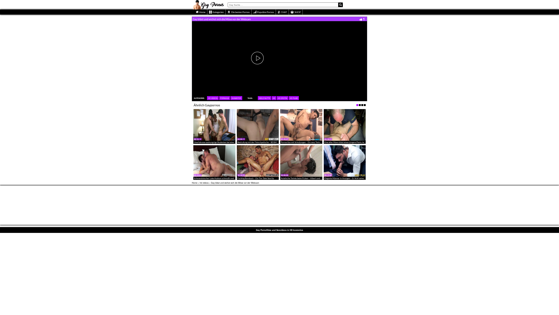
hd (274, 98)
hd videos (213, 98)
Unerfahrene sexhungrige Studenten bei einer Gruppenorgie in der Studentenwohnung (232, 142)
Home (194, 182)
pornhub (224, 98)
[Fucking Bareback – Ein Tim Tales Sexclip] (258, 161)
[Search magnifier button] (340, 4)
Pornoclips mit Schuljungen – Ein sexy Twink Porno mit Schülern (310, 142)
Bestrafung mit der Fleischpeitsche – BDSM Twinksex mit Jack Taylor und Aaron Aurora (276, 142)
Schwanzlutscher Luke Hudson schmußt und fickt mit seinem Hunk (224, 178)
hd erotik (282, 98)
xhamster (236, 98)
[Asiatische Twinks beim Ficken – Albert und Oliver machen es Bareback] (301, 161)
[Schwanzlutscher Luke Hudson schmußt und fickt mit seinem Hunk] (214, 161)
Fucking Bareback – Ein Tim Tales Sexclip (255, 178)
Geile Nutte (264, 98)
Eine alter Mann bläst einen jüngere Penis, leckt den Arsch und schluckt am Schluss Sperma (365, 142)
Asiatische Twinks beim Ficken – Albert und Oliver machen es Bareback (313, 178)
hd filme (294, 98)
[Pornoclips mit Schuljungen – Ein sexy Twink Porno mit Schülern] (301, 125)
